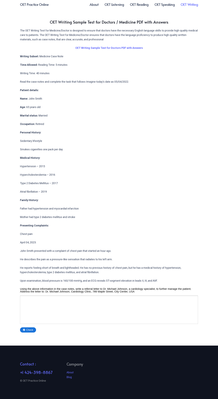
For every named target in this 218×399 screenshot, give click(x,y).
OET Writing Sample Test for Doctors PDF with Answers (109, 47)
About (70, 372)
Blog (69, 377)
